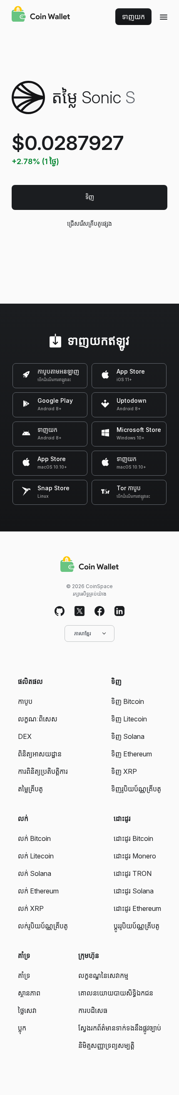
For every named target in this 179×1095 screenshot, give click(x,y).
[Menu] (164, 16)
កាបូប (25, 701)
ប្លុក (22, 1028)
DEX (25, 736)
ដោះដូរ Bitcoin (133, 838)
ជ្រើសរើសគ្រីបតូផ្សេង (89, 223)
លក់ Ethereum (38, 891)
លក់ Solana (34, 873)
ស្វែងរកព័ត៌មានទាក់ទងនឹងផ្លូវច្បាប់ (119, 1028)
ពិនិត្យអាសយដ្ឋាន (40, 754)
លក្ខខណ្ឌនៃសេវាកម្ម (103, 975)
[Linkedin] (119, 611)
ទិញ (89, 196)
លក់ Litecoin (36, 856)
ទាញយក (133, 16)
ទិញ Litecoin (129, 719)
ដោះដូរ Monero (135, 856)
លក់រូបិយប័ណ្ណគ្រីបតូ (43, 926)
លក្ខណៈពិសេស (37, 719)
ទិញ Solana (127, 736)
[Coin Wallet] (41, 15)
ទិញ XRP (124, 771)
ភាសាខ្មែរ (82, 633)
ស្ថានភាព (29, 993)
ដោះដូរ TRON (133, 873)
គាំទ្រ (24, 975)
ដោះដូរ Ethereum (137, 908)
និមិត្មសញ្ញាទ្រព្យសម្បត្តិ (106, 1045)
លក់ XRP (31, 908)
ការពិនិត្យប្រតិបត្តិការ (43, 771)
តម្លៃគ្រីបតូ (30, 789)
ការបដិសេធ (92, 1010)
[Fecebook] (99, 611)
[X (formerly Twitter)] (80, 611)
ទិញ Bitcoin (127, 701)
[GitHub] (60, 611)
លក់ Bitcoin (34, 838)
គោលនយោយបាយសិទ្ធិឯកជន (115, 993)
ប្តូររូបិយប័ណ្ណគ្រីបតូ (136, 926)
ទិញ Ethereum (131, 754)
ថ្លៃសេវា (27, 1010)
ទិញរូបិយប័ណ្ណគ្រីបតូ (136, 789)
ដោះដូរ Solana (134, 891)
